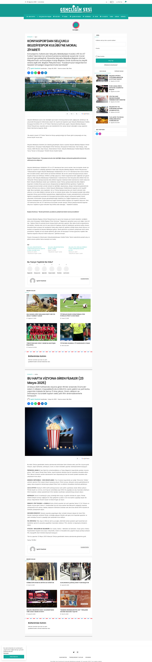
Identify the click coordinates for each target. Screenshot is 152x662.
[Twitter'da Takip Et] (97, 134)
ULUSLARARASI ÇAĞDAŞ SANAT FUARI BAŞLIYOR (74, 583)
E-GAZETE (105, 16)
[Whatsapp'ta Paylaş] (35, 72)
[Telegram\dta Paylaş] (45, 72)
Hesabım (88, 657)
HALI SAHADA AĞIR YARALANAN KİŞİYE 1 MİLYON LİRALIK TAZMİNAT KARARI (41, 315)
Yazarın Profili (85, 278)
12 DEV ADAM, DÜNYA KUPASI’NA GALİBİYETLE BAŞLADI (116, 87)
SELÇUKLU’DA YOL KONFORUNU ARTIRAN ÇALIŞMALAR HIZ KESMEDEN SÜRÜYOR (115, 109)
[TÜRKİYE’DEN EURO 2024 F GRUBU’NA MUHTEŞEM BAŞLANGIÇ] (42, 332)
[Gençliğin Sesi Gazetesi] (76, 9)
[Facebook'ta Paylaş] (28, 72)
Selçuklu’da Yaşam (45, 16)
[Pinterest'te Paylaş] (39, 72)
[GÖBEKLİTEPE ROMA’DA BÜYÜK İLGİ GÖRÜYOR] (42, 571)
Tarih (111, 16)
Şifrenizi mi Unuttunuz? (110, 65)
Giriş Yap (120, 2)
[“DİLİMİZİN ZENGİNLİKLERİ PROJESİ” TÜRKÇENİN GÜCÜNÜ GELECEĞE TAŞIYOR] (75, 599)
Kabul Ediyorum (14, 656)
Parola (98, 48)
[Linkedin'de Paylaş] (42, 72)
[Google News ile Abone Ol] (85, 113)
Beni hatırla (101, 56)
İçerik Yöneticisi (35, 68)
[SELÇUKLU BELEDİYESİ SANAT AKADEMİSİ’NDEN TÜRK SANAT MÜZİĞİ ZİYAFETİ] (42, 599)
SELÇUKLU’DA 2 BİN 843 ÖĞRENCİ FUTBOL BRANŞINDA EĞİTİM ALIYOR (78, 248)
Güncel (123, 16)
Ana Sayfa (32, 16)
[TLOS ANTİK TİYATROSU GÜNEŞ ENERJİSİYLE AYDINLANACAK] (102, 119)
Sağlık (117, 16)
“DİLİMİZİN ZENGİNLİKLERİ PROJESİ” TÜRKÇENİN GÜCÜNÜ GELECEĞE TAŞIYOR (74, 611)
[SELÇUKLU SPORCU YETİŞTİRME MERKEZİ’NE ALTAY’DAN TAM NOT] (102, 78)
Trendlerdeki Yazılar (76, 657)
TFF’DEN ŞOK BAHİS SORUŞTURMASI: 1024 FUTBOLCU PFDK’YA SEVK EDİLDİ (72, 315)
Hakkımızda (63, 657)
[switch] (112, 2)
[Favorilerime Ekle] (67, 113)
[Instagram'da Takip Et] (100, 134)
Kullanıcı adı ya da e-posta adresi (105, 40)
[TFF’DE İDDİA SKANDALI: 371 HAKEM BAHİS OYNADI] (75, 332)
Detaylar (6, 653)
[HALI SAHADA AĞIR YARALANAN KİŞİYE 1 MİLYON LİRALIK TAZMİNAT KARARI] (42, 303)
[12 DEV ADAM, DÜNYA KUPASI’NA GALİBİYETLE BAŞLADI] (102, 88)
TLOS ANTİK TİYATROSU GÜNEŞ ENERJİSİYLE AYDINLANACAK (116, 118)
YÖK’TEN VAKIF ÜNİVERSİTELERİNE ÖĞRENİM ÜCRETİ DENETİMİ (117, 98)
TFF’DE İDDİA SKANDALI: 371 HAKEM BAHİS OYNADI (75, 343)
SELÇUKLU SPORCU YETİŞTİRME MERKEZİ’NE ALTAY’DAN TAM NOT (116, 77)
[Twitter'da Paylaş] (32, 72)
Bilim (65, 16)
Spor (96, 16)
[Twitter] (73, 652)
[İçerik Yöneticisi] (33, 280)
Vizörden (88, 16)
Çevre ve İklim (76, 16)
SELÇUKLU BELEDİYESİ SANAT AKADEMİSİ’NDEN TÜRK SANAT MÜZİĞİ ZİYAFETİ (40, 611)
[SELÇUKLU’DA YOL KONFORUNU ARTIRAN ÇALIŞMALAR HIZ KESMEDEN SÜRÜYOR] (102, 109)
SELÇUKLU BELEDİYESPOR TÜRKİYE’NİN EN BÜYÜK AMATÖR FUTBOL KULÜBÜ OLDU (36, 248)
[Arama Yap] (106, 2)
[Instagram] (77, 652)
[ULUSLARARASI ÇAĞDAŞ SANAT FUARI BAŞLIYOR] (75, 571)
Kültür (57, 16)
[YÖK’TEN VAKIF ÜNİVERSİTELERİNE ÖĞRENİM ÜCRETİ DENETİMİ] (102, 99)
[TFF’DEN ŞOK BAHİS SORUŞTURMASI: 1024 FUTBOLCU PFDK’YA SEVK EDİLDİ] (75, 303)
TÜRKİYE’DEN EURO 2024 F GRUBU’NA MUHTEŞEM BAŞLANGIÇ (41, 344)
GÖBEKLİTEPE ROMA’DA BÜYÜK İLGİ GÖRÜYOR (40, 583)
